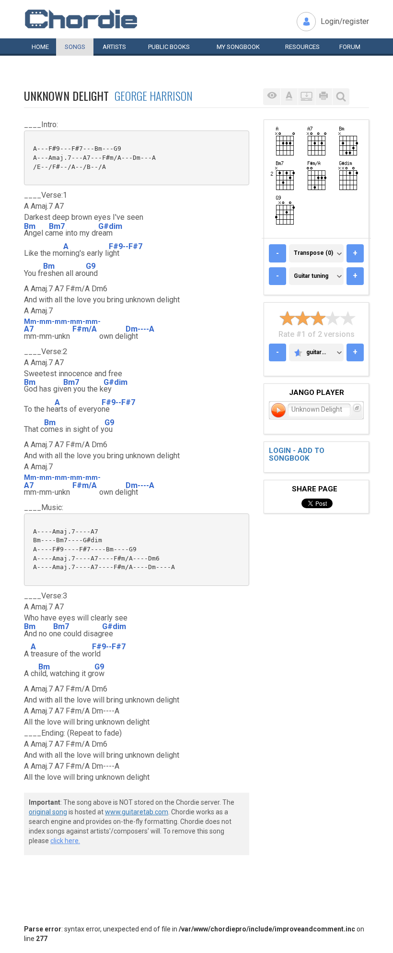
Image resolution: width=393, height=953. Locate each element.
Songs (75, 46)
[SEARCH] (340, 96)
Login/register (345, 21)
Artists (114, 46)
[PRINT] (323, 96)
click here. (65, 841)
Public (169, 46)
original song (48, 812)
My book (238, 46)
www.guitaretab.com (136, 812)
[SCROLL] (306, 96)
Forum (349, 46)
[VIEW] (271, 96)
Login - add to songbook (296, 454)
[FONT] (289, 96)
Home (40, 46)
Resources (302, 46)
